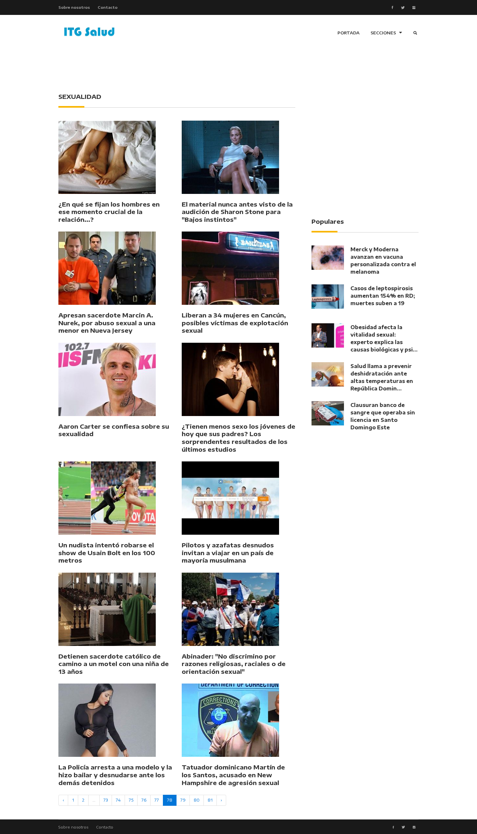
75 (131, 800)
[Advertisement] (238, 68)
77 (156, 800)
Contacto (107, 7)
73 (106, 800)
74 (118, 800)
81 (210, 800)
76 (143, 800)
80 (197, 800)
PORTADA (348, 32)
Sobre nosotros (74, 7)
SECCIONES (383, 32)
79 (183, 800)
